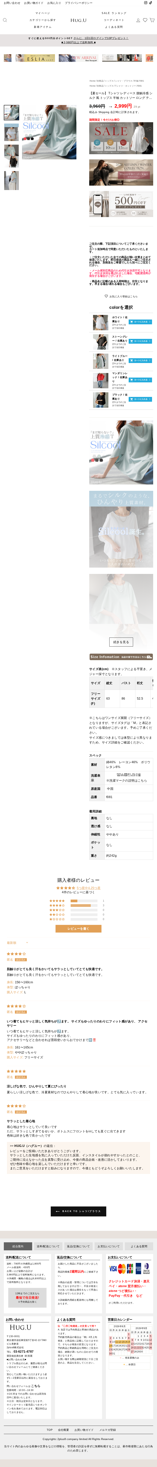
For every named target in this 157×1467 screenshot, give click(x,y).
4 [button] (80, 65)
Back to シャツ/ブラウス (81, 1211)
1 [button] (71, 65)
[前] (9, 58)
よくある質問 (114, 26)
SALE (106, 13)
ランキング (119, 13)
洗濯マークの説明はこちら (128, 780)
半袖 (136, 81)
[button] (57, 901)
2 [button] (74, 65)
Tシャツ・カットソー (125, 86)
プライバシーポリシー (78, 3)
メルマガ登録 (107, 1429)
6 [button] (86, 65)
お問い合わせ (12, 3)
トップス (109, 86)
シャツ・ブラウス (123, 81)
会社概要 (63, 1429)
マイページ (42, 13)
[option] (78, 40)
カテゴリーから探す (42, 20)
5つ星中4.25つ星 (89, 888)
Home (93, 86)
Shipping (104, 112)
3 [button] (77, 65)
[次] (147, 58)
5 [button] (83, 65)
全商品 (100, 86)
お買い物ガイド (33, 3)
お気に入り (54, 3)
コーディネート (114, 20)
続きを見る (121, 642)
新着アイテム (43, 26)
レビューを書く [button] (79, 928)
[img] (16, 954)
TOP (49, 1429)
